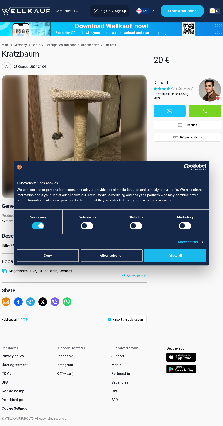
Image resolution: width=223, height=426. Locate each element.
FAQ (77, 11)
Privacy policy (13, 356)
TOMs (6, 374)
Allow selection (111, 255)
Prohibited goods (15, 400)
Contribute (63, 11)
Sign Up (120, 11)
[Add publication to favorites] (6, 66)
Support (118, 356)
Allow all (175, 255)
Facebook (65, 356)
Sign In (105, 11)
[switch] (87, 225)
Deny (48, 255)
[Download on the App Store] (181, 358)
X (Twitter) (65, 374)
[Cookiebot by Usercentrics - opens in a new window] (187, 167)
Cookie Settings (14, 408)
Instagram (65, 365)
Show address (137, 276)
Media (116, 365)
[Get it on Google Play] (181, 370)
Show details (188, 242)
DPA (5, 382)
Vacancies (120, 382)
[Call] (205, 111)
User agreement (15, 365)
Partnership (121, 374)
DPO (115, 391)
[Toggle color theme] (214, 11)
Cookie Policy (13, 391)
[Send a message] (170, 111)
